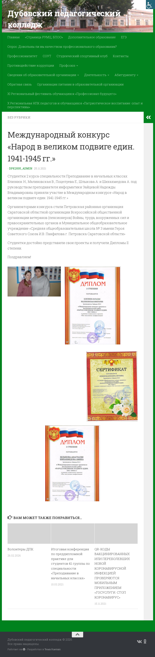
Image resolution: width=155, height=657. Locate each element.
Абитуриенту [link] (125, 75)
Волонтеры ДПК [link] (20, 549)
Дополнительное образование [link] (92, 37)
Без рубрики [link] (19, 117)
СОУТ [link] (47, 56)
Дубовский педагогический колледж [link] (64, 19)
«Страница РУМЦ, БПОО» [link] (44, 37)
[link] (150, 4)
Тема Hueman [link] (53, 649)
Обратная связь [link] (19, 84)
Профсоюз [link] (67, 65)
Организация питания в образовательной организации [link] (80, 84)
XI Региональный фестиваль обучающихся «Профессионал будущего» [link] (61, 94)
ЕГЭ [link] (124, 37)
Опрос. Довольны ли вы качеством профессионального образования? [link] (62, 47)
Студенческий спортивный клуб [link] (82, 56)
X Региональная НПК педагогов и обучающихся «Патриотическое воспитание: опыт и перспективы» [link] (75, 105)
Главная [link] (13, 37)
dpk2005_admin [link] (20, 168)
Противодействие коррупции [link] (30, 65)
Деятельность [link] (95, 75)
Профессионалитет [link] (22, 56)
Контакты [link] (121, 56)
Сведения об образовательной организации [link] (41, 75)
